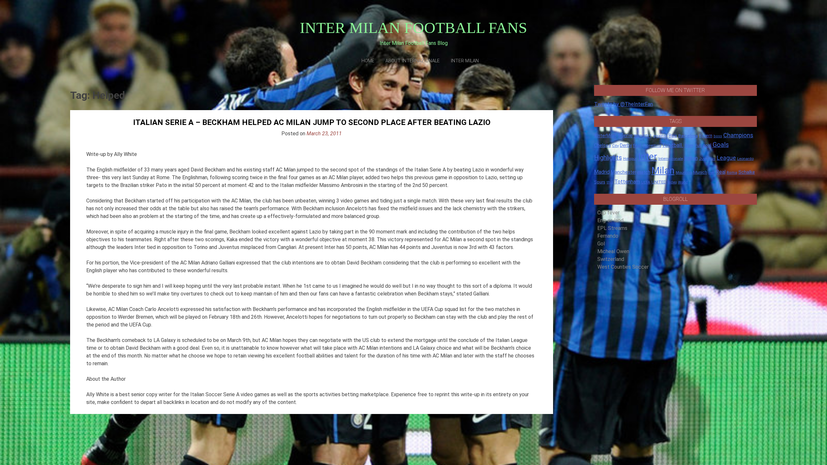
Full (698, 145)
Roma (732, 172)
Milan (663, 170)
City (615, 145)
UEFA (645, 182)
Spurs (599, 182)
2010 (638, 136)
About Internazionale (412, 61)
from (689, 145)
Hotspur (630, 158)
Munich (700, 172)
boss (718, 136)
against (660, 135)
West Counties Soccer (623, 267)
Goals (721, 145)
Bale (673, 135)
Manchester (623, 172)
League (726, 158)
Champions (738, 135)
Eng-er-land (610, 220)
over (711, 172)
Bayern (705, 135)
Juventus (707, 158)
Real (721, 172)
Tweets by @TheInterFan (623, 104)
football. (673, 145)
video (672, 182)
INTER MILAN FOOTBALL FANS (413, 27)
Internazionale (670, 158)
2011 (647, 136)
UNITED (659, 182)
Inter (647, 156)
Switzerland (610, 259)
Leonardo (745, 158)
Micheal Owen (613, 251)
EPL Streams (612, 228)
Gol (601, 244)
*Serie (625, 135)
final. (637, 145)
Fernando (607, 236)
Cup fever (608, 213)
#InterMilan (605, 135)
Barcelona (688, 135)
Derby (626, 145)
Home (367, 61)
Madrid (602, 172)
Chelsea (602, 145)
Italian (691, 158)
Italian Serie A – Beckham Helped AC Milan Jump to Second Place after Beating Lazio (311, 122)
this (610, 182)
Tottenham (627, 182)
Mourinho (684, 172)
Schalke (746, 172)
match (644, 172)
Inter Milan (465, 61)
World (683, 182)
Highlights (608, 157)
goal (707, 145)
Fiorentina (652, 145)
